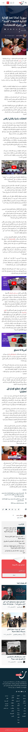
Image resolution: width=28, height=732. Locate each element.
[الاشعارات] (11, 3)
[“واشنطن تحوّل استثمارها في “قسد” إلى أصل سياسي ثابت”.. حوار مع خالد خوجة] (14, 592)
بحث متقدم (6, 708)
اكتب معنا (6, 701)
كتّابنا (7, 698)
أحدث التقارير (13, 696)
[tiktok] (16, 691)
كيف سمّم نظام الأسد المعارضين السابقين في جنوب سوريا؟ (16, 658)
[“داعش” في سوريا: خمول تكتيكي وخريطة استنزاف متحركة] (14, 619)
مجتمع (24, 698)
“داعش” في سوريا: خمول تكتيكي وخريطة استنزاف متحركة (16, 630)
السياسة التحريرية (6, 704)
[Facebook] (25, 692)
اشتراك (14, 575)
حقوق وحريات (24, 702)
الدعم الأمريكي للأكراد (16, 495)
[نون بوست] (21, 2)
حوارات (12, 705)
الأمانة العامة (12, 239)
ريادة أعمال (18, 704)
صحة (18, 720)
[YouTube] (21, 692)
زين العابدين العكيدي (17, 634)
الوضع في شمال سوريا (19, 496)
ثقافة (18, 722)
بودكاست (12, 708)
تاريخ (25, 708)
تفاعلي (12, 711)
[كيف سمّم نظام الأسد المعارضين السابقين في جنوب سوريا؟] (14, 647)
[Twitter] (23, 692)
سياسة (24, 695)
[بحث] (13, 3)
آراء (25, 705)
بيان (16, 179)
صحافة (18, 698)
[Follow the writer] (13, 515)
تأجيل (19, 61)
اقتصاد (18, 695)
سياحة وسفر (18, 709)
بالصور (13, 716)
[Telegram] (18, 692)
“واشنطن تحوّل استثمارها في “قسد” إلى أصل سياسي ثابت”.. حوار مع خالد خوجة (14, 603)
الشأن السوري (8, 495)
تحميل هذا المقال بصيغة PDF (17, 503)
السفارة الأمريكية (12, 354)
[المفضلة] (8, 3)
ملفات (13, 700)
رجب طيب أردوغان (13, 293)
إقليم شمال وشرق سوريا (18, 493)
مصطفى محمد (19, 35)
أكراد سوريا (21, 499)
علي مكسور (19, 607)
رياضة (25, 711)
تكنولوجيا (24, 716)
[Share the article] (19, 29)
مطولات (12, 703)
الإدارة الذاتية (4, 499)
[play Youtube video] (14, 167)
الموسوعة (12, 713)
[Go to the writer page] (25, 516)
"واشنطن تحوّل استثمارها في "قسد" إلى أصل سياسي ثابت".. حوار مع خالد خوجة (10, 529)
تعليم (25, 713)
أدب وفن (17, 701)
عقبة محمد (20, 662)
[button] (25, 2)
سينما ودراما (18, 713)
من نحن (6, 695)
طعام (18, 717)
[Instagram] (19, 692)
